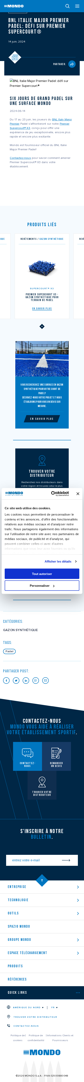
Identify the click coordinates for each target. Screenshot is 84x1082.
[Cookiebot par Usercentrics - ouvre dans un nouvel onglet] (52, 493)
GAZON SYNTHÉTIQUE (20, 630)
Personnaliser (40, 585)
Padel (9, 651)
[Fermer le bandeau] (77, 493)
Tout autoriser (42, 573)
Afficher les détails (58, 561)
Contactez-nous (20, 158)
